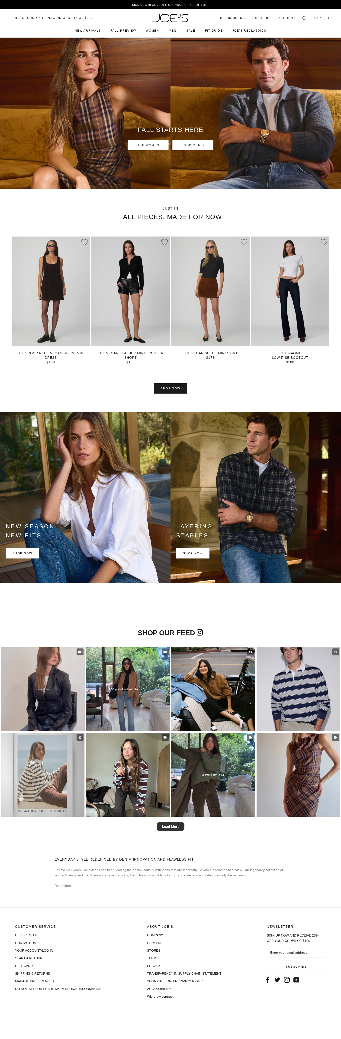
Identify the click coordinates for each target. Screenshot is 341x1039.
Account (287, 18)
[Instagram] (287, 979)
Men (173, 30)
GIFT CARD (24, 966)
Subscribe (261, 18)
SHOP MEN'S (192, 145)
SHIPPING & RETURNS (32, 973)
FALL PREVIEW (123, 30)
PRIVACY (154, 966)
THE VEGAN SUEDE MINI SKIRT (210, 353)
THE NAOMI (290, 353)
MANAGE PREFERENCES (34, 981)
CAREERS (154, 943)
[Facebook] (268, 979)
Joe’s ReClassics (249, 30)
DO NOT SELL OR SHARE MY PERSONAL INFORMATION (58, 989)
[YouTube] (296, 979)
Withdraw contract (160, 996)
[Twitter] (277, 979)
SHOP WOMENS (148, 145)
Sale (190, 30)
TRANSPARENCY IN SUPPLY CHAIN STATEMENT (184, 973)
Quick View (51, 337)
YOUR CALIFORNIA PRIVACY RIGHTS (175, 981)
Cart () (321, 18)
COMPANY (155, 935)
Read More (63, 886)
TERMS (152, 958)
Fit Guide (214, 30)
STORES (153, 950)
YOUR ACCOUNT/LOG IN (34, 950)
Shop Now (22, 553)
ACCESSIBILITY (159, 989)
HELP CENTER (26, 935)
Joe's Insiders (231, 18)
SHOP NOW (170, 388)
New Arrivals (88, 30)
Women (152, 30)
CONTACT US (25, 943)
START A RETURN (28, 958)
